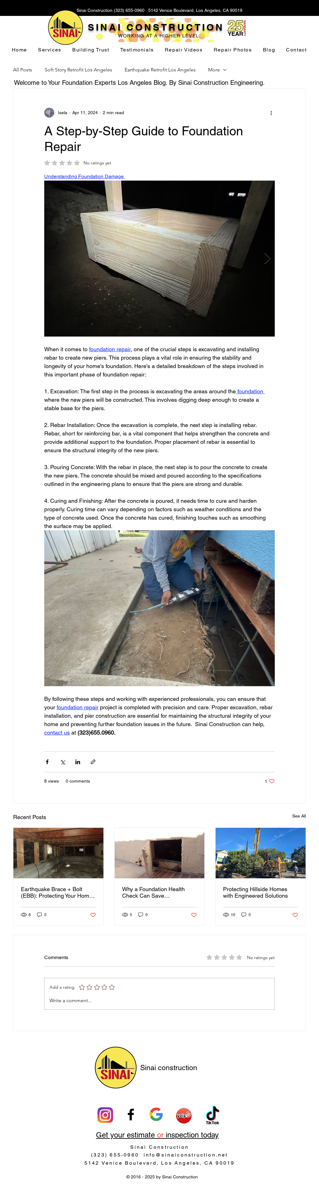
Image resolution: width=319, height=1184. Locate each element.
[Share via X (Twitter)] (62, 762)
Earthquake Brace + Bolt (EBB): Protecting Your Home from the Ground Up (56, 892)
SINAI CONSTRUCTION (156, 27)
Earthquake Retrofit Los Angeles (160, 70)
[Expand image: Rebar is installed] (266, 538)
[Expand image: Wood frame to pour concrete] (266, 188)
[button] (50, 50)
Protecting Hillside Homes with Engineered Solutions (255, 892)
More (214, 70)
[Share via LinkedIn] (78, 762)
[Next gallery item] (267, 259)
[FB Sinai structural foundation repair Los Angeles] (131, 1114)
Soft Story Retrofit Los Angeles (78, 70)
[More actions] (271, 112)
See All (299, 815)
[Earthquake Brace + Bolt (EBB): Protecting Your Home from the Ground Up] (58, 853)
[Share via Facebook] (47, 762)
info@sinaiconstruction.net (186, 1155)
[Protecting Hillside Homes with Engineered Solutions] (261, 853)
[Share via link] (93, 762)
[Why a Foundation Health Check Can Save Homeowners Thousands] (160, 853)
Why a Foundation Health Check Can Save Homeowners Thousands (153, 892)
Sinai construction (168, 1068)
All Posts (22, 70)
